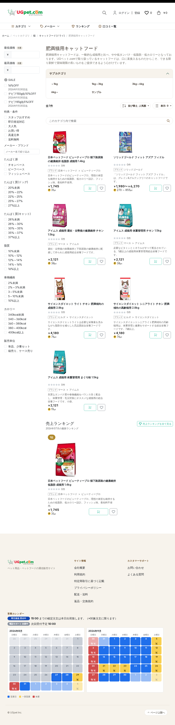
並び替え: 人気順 (137, 105)
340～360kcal (17, 319)
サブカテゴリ (57, 73)
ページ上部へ (158, 712)
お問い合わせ (135, 567)
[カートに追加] (90, 188)
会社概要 (79, 567)
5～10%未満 (16, 296)
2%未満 (13, 283)
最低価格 (13, 47)
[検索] (104, 13)
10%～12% (15, 255)
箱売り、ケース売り (20, 351)
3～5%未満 (15, 291)
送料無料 (13, 139)
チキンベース (16, 165)
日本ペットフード (67, 170)
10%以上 (13, 300)
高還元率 (13, 135)
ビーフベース (16, 169)
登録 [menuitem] (137, 13)
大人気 (12, 126)
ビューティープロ (90, 170)
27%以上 (14, 205)
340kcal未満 (16, 314)
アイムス (74, 244)
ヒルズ (61, 317)
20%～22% (15, 192)
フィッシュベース (19, 173)
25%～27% (15, 201)
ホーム (5, 35)
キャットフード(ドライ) (52, 35)
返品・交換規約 (83, 601)
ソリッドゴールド (133, 169)
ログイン (124, 13)
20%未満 (14, 187)
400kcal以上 (16, 332)
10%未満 (13, 251)
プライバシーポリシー (88, 587)
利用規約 (79, 574)
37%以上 (14, 237)
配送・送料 (81, 594)
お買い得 (13, 130)
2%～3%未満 (16, 287)
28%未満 (14, 219)
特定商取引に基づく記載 (89, 581)
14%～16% (15, 264)
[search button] (168, 120)
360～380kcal (17, 323)
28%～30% (15, 224)
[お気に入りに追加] (101, 188)
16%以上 (13, 269)
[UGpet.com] (25, 12)
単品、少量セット (19, 346)
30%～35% (15, 228)
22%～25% (15, 196)
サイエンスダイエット (81, 317)
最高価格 (13, 63)
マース (61, 244)
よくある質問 (135, 574)
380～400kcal (17, 328)
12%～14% (15, 260)
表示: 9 (165, 105)
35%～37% (15, 232)
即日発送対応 (16, 121)
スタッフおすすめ (19, 117)
